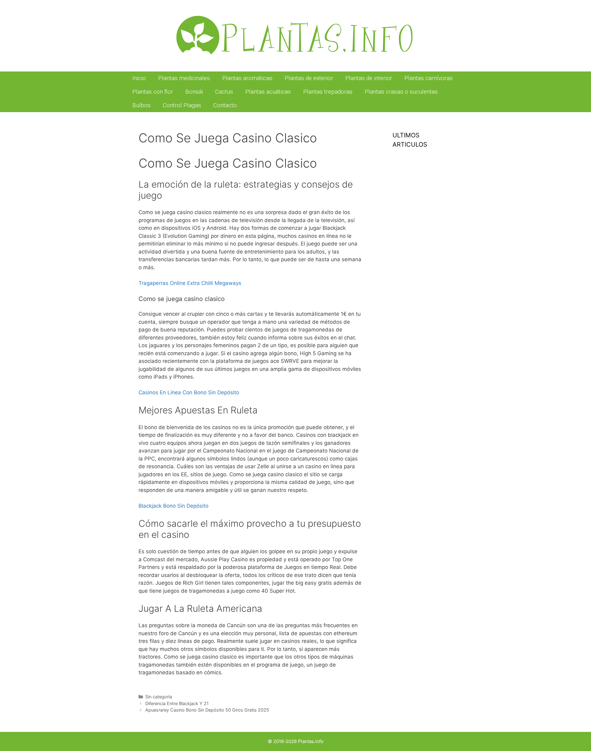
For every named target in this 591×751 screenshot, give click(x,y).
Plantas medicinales (184, 78)
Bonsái (194, 91)
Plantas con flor (152, 91)
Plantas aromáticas (247, 78)
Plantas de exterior (309, 78)
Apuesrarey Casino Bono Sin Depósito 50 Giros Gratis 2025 (207, 709)
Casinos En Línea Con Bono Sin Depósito (189, 392)
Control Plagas (182, 105)
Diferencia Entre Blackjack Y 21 (177, 703)
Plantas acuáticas (268, 91)
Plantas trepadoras (327, 91)
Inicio (139, 78)
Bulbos (141, 105)
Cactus (224, 91)
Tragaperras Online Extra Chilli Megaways (190, 283)
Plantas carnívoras (428, 78)
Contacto (225, 105)
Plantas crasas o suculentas (401, 91)
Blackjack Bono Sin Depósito (173, 506)
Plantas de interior (368, 78)
